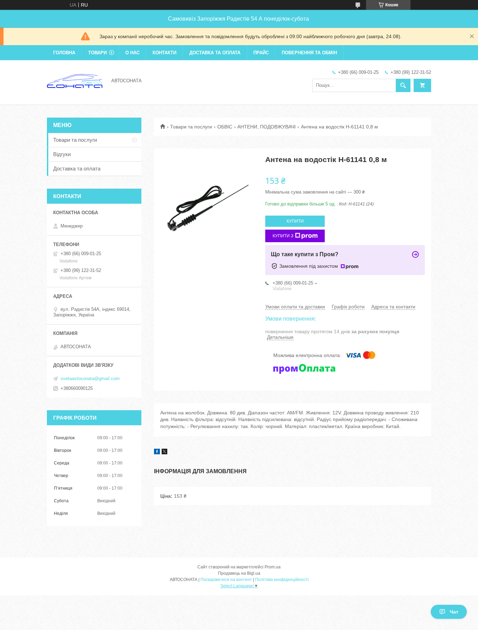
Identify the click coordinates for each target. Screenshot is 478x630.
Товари (97, 52)
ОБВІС (224, 127)
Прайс (261, 52)
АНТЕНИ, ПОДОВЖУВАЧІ (266, 127)
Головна (64, 52)
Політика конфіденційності (282, 579)
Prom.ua (273, 567)
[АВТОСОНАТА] (75, 80)
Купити (295, 221)
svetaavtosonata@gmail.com (90, 378)
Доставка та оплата (214, 52)
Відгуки (62, 154)
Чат (454, 612)
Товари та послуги (191, 127)
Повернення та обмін (309, 52)
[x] (164, 452)
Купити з (283, 235)
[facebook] (157, 452)
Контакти (164, 52)
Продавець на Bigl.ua (239, 573)
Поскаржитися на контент (226, 579)
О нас (132, 52)
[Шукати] (403, 85)
